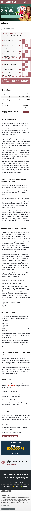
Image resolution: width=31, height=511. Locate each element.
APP (27, 478)
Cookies (5, 478)
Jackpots (12, 475)
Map (17, 475)
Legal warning (20, 478)
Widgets (12, 478)
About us (5, 475)
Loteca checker (11, 386)
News (21, 475)
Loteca (7, 487)
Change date (25, 34)
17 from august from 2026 (7, 28)
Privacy (26, 475)
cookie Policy (6, 505)
